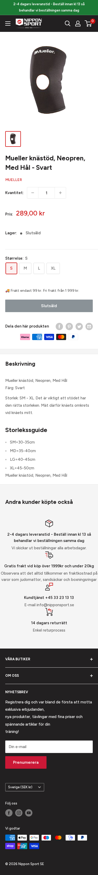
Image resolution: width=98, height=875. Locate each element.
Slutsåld (49, 305)
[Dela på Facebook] (59, 326)
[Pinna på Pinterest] (69, 326)
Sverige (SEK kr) (20, 787)
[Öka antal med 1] (60, 192)
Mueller (13, 180)
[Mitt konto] (77, 23)
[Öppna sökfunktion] (68, 23)
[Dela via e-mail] (89, 326)
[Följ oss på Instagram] (18, 812)
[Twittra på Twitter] (79, 326)
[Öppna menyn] (7, 23)
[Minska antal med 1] (32, 192)
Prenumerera (26, 762)
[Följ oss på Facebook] (9, 812)
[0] (88, 23)
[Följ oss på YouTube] (28, 812)
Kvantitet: (14, 192)
